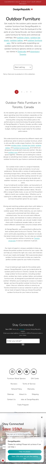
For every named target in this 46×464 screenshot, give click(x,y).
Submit (37, 342)
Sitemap (10, 394)
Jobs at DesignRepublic (30, 399)
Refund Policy (16, 389)
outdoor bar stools (28, 145)
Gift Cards (35, 378)
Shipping (35, 394)
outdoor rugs (12, 152)
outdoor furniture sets (21, 148)
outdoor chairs (23, 37)
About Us (22, 394)
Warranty (31, 389)
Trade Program (23, 405)
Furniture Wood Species (16, 378)
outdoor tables (16, 40)
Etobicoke (22, 51)
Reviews (14, 384)
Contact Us (11, 399)
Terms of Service (29, 384)
